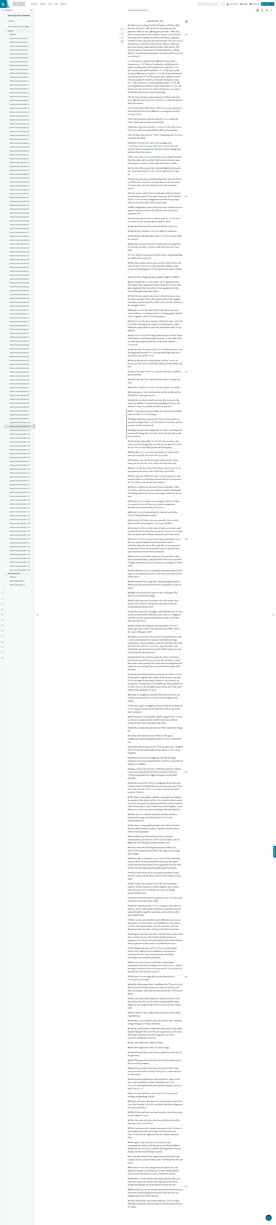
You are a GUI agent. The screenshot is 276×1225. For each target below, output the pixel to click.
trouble (152, 171)
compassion (146, 182)
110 (2, 647)
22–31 (161, 70)
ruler (172, 750)
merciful (149, 1104)
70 (2, 625)
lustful (171, 146)
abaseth (131, 515)
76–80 (173, 83)
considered (147, 1123)
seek (137, 468)
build (154, 269)
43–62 (146, 76)
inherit (170, 1200)
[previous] (37, 615)
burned (164, 817)
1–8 (129, 61)
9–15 (142, 64)
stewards (132, 1085)
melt (160, 349)
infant (146, 392)
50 (2, 615)
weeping (169, 1093)
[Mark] (122, 33)
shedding (176, 990)
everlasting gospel (168, 476)
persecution (157, 441)
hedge (179, 611)
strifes (160, 146)
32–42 (158, 73)
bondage (132, 979)
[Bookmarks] (262, 10)
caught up (140, 406)
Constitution (174, 984)
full (139, 213)
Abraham (132, 130)
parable (149, 1001)
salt (133, 482)
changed (149, 403)
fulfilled (140, 792)
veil (129, 324)
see (177, 327)
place (162, 282)
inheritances (146, 266)
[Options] (272, 10)
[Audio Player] (269, 1218)
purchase (160, 858)
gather (131, 316)
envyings (148, 146)
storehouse (146, 1148)
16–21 (175, 67)
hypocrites (176, 1085)
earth (151, 355)
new (151, 352)
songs (130, 269)
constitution (159, 948)
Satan (147, 379)
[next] (273, 615)
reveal (144, 414)
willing (131, 775)
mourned (155, 231)
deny (177, 135)
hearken (149, 157)
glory (178, 352)
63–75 (130, 83)
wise (134, 750)
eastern (156, 905)
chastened (161, 127)
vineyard (168, 531)
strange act (177, 1128)
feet (156, 1047)
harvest (151, 789)
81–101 (174, 86)
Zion (133, 255)
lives (163, 236)
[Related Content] (267, 10)
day (161, 411)
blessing (160, 746)
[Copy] (122, 38)
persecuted (150, 100)
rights (147, 954)
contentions (133, 146)
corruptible (145, 335)
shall (143, 1195)
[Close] (122, 29)
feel (173, 171)
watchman (154, 646)
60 (2, 620)
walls (130, 709)
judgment (155, 971)
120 (2, 652)
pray (158, 1004)
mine (166, 119)
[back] (2, 10)
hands (150, 247)
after (168, 761)
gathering (153, 783)
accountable (173, 968)
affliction (160, 108)
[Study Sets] (257, 10)
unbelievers (137, 1088)
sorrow (154, 387)
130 (2, 658)
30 (2, 604)
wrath (159, 185)
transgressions (134, 114)
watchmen (142, 539)
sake (136, 447)
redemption (160, 523)
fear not (144, 452)
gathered (173, 226)
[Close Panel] (32, 10)
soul (150, 463)
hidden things (164, 419)
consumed (132, 344)
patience (175, 468)
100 (2, 642)
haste (145, 890)
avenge (179, 716)
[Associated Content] (186, 21)
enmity (172, 360)
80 (2, 631)
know (167, 247)
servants (177, 674)
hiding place (161, 1071)
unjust (172, 1082)
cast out (164, 100)
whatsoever (150, 371)
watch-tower (175, 218)
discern (131, 1134)
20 (2, 598)
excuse (145, 1115)
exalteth (141, 512)
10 (2, 593)
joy (160, 455)
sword (138, 199)
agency (172, 965)
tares (160, 800)
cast (130, 185)
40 (2, 609)
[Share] (122, 41)
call (163, 1159)
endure (156, 135)
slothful (143, 603)
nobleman (143, 528)
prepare (138, 321)
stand (150, 316)
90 (2, 636)
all (129, 680)
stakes (162, 302)
